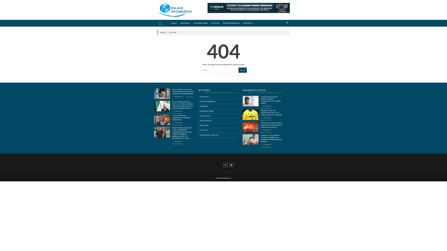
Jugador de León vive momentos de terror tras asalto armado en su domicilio (271, 112)
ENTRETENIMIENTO (231, 23)
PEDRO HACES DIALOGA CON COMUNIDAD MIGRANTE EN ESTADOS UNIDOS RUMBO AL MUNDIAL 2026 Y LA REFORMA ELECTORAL (181, 133)
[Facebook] (225, 165)
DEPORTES (247, 23)
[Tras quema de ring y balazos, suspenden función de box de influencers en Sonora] (251, 127)
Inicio (174, 23)
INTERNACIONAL (201, 23)
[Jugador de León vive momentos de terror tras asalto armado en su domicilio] (251, 114)
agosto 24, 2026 (266, 147)
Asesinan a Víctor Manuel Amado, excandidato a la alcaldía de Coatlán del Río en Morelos (271, 138)
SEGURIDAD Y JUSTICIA (209, 135)
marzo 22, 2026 (177, 113)
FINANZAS (204, 106)
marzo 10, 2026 (177, 144)
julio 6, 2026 (189, 97)
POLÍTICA (215, 23)
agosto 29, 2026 (266, 132)
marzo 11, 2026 (177, 125)
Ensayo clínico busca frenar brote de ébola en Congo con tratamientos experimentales (183, 91)
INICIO (163, 32)
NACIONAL (184, 23)
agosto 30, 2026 (266, 108)
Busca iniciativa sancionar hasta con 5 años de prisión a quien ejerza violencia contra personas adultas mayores (182, 105)
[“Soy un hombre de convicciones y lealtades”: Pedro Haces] (162, 119)
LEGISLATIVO (205, 116)
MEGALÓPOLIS (206, 121)
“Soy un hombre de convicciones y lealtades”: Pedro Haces (181, 117)
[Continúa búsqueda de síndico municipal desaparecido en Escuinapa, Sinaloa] (251, 101)
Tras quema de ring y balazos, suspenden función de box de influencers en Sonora (271, 125)
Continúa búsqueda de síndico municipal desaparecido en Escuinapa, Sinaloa (271, 100)
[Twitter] (231, 165)
